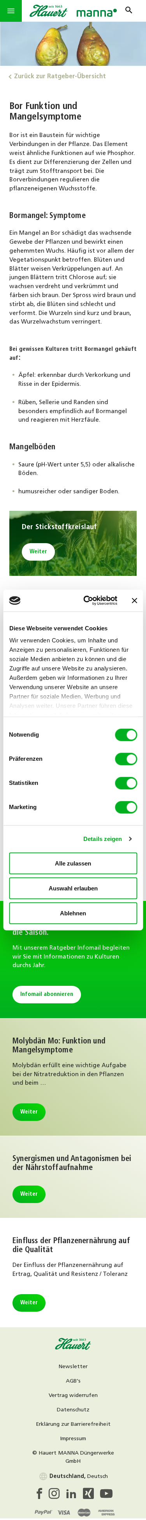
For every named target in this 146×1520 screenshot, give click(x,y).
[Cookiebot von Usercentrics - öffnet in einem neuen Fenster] (87, 601)
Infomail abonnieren (46, 995)
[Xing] (91, 1495)
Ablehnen (73, 913)
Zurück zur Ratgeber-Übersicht (60, 77)
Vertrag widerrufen (73, 1396)
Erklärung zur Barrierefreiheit (73, 1424)
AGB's (73, 1381)
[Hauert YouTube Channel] (106, 1495)
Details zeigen (102, 839)
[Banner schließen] (134, 600)
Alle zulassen (73, 863)
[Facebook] (41, 1495)
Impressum (73, 1439)
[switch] (126, 759)
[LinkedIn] (74, 1495)
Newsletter (73, 1367)
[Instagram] (57, 1495)
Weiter (38, 552)
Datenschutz (73, 1410)
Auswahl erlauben (73, 888)
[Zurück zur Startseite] (73, 1349)
